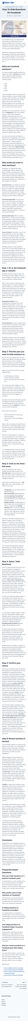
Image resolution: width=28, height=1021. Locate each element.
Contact (4, 1003)
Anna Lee (10, 15)
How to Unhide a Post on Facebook (13, 968)
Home (3, 999)
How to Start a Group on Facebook (13, 975)
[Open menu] (25, 3)
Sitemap (4, 1005)
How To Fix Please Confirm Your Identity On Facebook (20, 985)
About (3, 1001)
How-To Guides (19, 6)
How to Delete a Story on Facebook (13, 969)
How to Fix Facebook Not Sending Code (7, 984)
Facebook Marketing (10, 6)
